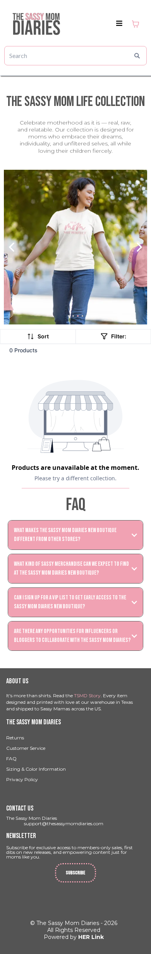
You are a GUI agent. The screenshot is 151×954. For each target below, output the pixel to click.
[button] (119, 23)
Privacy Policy (22, 779)
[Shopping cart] (135, 24)
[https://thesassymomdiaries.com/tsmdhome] (36, 24)
